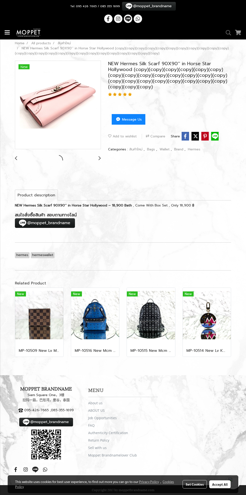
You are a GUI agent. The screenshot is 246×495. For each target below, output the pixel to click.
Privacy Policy (149, 481)
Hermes (194, 149)
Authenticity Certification (108, 433)
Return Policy (98, 440)
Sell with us (97, 447)
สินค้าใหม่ (136, 149)
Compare (157, 136)
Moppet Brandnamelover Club (112, 455)
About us (95, 403)
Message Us (131, 119)
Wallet (165, 149)
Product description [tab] (36, 195)
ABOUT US (96, 410)
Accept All (220, 484)
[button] (227, 32)
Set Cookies (195, 484)
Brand (179, 149)
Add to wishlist (124, 136)
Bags (151, 149)
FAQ (91, 425)
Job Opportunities (102, 418)
